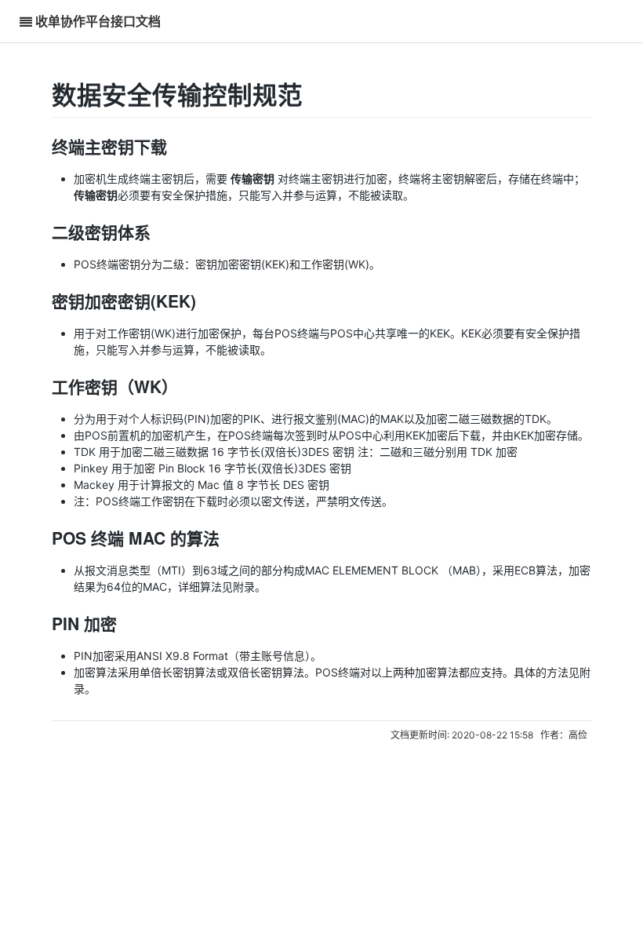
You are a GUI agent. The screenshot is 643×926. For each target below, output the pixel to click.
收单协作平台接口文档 (98, 21)
